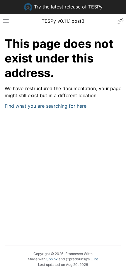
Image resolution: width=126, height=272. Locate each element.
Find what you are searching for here (45, 106)
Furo (94, 259)
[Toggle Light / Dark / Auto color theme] (120, 21)
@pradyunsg (76, 259)
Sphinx (52, 259)
